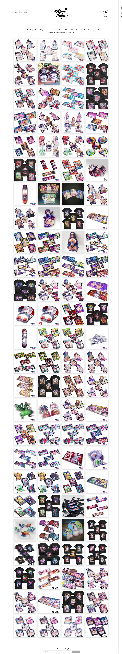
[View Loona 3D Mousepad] (25, 315)
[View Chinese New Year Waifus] (73, 339)
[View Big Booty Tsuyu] (25, 411)
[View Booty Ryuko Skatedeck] (25, 195)
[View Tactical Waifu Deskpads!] (73, 267)
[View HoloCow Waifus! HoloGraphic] (97, 579)
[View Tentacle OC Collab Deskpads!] (73, 579)
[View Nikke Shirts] (97, 555)
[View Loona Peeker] (97, 339)
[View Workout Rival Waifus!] (25, 219)
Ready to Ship (39, 30)
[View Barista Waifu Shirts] (49, 387)
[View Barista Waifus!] (97, 363)
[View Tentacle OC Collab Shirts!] (49, 555)
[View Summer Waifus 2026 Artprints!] (25, 123)
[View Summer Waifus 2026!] (49, 99)
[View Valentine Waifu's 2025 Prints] (97, 627)
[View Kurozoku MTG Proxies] (49, 195)
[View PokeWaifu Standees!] (25, 531)
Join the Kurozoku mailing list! (61, 649)
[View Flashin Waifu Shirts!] (97, 315)
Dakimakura (51, 33)
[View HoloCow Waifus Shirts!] (73, 603)
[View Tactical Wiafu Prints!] (97, 267)
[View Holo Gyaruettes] (97, 387)
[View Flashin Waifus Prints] (73, 315)
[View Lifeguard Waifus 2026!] (25, 75)
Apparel (94, 30)
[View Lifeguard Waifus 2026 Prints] (25, 99)
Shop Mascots (49, 30)
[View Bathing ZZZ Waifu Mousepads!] (73, 51)
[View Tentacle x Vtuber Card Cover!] (49, 459)
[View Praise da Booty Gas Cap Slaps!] (97, 147)
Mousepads (79, 30)
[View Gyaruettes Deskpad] (97, 411)
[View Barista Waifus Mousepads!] (25, 387)
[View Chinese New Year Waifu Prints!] (49, 363)
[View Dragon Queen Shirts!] (25, 579)
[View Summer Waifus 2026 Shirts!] (97, 99)
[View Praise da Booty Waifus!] (73, 147)
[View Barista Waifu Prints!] (73, 387)
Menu (119, 4)
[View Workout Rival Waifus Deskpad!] (97, 219)
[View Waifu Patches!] (97, 507)
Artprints (67, 30)
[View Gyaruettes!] (73, 411)
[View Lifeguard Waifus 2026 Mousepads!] (73, 75)
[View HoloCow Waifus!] (25, 603)
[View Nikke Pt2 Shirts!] (73, 555)
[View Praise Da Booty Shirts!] (25, 171)
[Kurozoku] (61, 13)
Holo (55, 30)
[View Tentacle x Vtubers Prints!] (97, 435)
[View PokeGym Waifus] (49, 483)
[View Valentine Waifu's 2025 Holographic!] (25, 627)
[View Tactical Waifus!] (25, 267)
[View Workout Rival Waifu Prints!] (25, 243)
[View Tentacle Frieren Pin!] (97, 171)
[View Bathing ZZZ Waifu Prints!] (97, 51)
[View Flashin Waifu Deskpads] (97, 291)
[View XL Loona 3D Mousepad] (49, 315)
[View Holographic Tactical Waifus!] (97, 243)
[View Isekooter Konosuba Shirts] (97, 531)
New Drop (30, 30)
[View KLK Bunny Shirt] (25, 555)
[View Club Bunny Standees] (73, 123)
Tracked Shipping (61, 33)
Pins (72, 30)
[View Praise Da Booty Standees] (49, 147)
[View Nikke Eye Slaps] (49, 579)
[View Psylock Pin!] (49, 219)
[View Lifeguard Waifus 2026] (97, 75)
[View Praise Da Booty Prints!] (73, 171)
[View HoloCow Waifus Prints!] (97, 603)
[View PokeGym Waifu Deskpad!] (97, 483)
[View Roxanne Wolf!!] (97, 459)
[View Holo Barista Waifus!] (73, 363)
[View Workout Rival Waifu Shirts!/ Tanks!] (73, 219)
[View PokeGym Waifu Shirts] (49, 507)
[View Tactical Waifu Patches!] (49, 267)
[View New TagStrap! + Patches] (73, 507)
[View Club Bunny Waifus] (49, 123)
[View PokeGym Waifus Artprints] (73, 483)
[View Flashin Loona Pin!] (49, 75)
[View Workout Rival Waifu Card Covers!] (49, 243)
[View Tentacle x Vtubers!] (73, 435)
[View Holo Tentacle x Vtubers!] (49, 435)
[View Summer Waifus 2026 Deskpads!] (73, 99)
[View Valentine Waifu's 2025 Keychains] (73, 627)
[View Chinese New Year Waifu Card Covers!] (25, 363)
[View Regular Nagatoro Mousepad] (73, 531)
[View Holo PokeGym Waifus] (25, 483)
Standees (100, 30)
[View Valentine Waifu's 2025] (49, 627)
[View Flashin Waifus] (73, 291)
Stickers (61, 30)
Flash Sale (71, 33)
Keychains (87, 30)
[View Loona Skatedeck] (25, 339)
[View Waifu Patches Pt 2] (49, 171)
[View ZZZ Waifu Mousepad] (49, 531)
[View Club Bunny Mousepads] (97, 123)
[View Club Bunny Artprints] (25, 147)
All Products (22, 30)
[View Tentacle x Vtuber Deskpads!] (25, 459)
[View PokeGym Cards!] (25, 507)
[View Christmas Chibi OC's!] (49, 411)
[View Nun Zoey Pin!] (73, 243)
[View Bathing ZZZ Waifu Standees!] (49, 51)
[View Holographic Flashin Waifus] (49, 291)
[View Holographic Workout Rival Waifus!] (97, 195)
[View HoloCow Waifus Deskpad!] (49, 603)
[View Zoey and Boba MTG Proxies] (73, 195)
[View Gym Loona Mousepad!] (73, 459)
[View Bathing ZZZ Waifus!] (25, 51)
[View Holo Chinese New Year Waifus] (49, 339)
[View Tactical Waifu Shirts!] (25, 291)
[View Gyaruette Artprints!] (25, 435)
